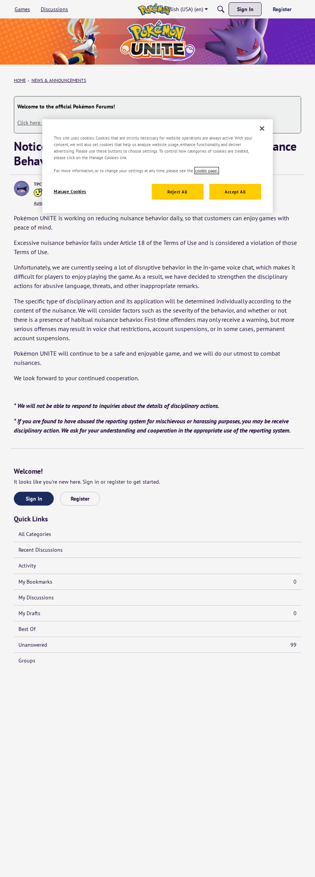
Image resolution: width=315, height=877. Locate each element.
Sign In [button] (34, 498)
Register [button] (80, 498)
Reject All (177, 192)
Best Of (26, 629)
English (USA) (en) (182, 9)
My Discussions (36, 597)
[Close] (262, 128)
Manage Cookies (70, 191)
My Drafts (157, 613)
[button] (21, 188)
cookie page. (206, 171)
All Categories (34, 534)
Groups (26, 660)
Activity (27, 565)
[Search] (221, 9)
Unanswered (157, 644)
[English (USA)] (154, 9)
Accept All (235, 192)
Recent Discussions (40, 549)
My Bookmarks (157, 581)
